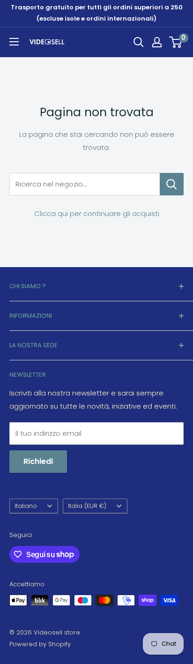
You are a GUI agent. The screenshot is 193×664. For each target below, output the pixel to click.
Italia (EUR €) (87, 506)
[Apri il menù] (14, 41)
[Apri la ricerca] (139, 42)
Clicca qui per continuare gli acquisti (96, 213)
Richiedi (38, 461)
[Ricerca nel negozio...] (172, 184)
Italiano (26, 506)
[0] (176, 42)
